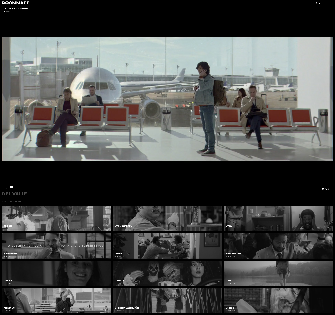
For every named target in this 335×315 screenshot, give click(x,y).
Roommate (15, 3)
